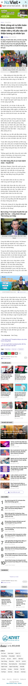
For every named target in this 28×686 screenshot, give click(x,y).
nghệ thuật (4, 666)
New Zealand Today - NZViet (14, 683)
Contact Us (16, 679)
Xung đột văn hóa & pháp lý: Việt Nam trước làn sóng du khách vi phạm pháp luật (7, 623)
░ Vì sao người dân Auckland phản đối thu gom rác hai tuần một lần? (13, 344)
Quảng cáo (23, 679)
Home (2, 22)
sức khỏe (3, 669)
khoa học (11, 661)
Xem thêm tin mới (15, 492)
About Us (9, 679)
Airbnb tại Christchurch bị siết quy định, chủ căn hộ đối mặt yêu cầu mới (20, 377)
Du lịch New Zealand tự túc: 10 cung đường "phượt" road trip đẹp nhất (21, 602)
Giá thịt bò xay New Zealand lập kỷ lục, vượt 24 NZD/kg (6, 394)
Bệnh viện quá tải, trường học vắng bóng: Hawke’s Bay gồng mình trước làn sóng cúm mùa (16, 515)
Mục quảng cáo (13, 664)
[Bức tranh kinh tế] (5, 452)
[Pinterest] (12, 353)
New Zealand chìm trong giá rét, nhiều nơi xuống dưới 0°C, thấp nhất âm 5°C (15, 535)
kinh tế (18, 661)
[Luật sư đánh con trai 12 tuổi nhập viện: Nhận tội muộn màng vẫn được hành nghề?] (5, 477)
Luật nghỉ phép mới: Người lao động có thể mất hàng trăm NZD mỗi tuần (15, 541)
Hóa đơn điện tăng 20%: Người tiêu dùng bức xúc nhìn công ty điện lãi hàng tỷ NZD (19, 468)
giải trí (14, 658)
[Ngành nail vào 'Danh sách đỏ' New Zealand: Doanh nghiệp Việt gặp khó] (5, 461)
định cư (19, 656)
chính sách (10, 653)
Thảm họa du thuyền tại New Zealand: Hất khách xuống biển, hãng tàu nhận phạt (21, 623)
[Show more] (19, 353)
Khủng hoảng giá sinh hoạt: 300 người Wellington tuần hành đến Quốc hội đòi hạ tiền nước (20, 413)
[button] (2, 2)
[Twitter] (5, 353)
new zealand (22, 664)
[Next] (26, 6)
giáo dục (21, 658)
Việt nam (23, 671)
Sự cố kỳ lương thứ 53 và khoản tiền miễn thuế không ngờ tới (6, 412)
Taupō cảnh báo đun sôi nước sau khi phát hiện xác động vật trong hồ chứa (6, 377)
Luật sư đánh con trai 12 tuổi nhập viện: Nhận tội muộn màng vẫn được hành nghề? (18, 476)
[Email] (16, 353)
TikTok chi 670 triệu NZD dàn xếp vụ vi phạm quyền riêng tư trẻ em (19, 443)
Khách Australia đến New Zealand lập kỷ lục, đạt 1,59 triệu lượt (6, 601)
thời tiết (22, 669)
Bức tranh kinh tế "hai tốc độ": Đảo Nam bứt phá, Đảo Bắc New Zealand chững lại (19, 451)
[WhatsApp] (9, 353)
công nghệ (12, 656)
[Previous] (23, 6)
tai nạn (10, 669)
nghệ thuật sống (13, 666)
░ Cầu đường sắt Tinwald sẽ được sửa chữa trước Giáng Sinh (14, 340)
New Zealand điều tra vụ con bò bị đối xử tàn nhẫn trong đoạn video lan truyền (16, 554)
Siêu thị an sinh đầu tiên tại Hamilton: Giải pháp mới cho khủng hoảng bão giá (16, 548)
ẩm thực (3, 653)
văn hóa (10, 671)
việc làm (14, 349)
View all (25, 586)
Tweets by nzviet (14, 576)
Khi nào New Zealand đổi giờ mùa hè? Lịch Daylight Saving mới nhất (20, 395)
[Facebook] (2, 353)
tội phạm (3, 671)
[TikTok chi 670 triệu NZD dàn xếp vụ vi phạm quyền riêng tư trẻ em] (5, 444)
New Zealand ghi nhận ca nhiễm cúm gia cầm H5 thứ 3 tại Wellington (19, 485)
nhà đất (22, 666)
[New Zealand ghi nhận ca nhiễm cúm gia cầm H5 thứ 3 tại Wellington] (5, 486)
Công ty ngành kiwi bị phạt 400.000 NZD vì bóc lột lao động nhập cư (15, 507)
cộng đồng (8, 22)
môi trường (4, 664)
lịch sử (24, 661)
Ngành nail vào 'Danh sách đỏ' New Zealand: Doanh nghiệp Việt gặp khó (11, 6)
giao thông (4, 661)
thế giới (16, 669)
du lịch (9, 658)
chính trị (18, 653)
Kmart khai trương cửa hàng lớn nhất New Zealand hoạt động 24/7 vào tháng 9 (16, 561)
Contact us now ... (22, 292)
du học (3, 658)
